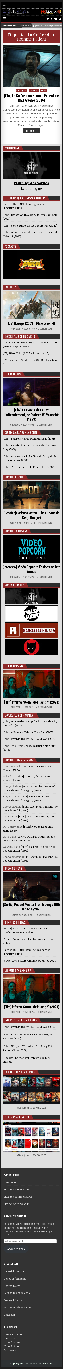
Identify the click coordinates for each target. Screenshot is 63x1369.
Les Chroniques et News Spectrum (25, 198)
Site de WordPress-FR (17, 1204)
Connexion (11, 1182)
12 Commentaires (46, 523)
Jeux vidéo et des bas (17, 1293)
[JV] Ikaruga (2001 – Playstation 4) (31, 323)
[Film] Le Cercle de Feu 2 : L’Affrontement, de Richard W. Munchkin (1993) (31, 414)
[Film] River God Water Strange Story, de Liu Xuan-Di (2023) (30, 1036)
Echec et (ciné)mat (15, 1278)
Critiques (21, 90)
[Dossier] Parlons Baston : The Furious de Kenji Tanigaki (31, 515)
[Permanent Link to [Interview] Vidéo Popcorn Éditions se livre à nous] (31, 549)
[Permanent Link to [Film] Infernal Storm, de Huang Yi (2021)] (31, 684)
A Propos (9, 1338)
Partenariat (10, 1350)
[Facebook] (51, 19)
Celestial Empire (14, 1271)
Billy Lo (7, 796)
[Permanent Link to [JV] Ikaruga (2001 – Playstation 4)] (31, 305)
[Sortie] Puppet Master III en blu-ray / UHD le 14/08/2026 (31, 906)
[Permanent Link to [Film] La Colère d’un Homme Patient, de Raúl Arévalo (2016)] (31, 66)
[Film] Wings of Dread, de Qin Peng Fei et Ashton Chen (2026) (29, 1048)
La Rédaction (12, 1342)
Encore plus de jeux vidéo (20, 336)
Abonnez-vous (16, 1249)
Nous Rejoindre (13, 1346)
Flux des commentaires (18, 1196)
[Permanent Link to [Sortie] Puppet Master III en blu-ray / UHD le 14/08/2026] (31, 886)
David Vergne (15, 523)
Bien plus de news (15, 922)
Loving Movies (13, 1300)
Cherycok (14, 106)
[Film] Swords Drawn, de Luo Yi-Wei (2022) (29, 1027)
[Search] (60, 19)
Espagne (34, 90)
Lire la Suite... (31, 131)
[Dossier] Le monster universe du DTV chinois (27, 1060)
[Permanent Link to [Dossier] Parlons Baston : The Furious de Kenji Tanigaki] (31, 495)
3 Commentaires (44, 577)
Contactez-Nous (13, 1334)
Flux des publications (16, 1189)
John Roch (15, 328)
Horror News (12, 1285)
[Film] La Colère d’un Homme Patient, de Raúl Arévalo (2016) (31, 98)
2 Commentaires (44, 425)
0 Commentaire (45, 328)
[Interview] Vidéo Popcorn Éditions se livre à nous (31, 569)
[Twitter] (48, 19)
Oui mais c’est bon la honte (21, 433)
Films (44, 90)
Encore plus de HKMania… (19, 715)
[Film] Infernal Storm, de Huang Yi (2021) (31, 702)
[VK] (55, 19)
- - (31, 188)
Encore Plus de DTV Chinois (21, 1020)
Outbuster (9, 1314)
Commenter (47, 106)
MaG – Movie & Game (17, 1307)
